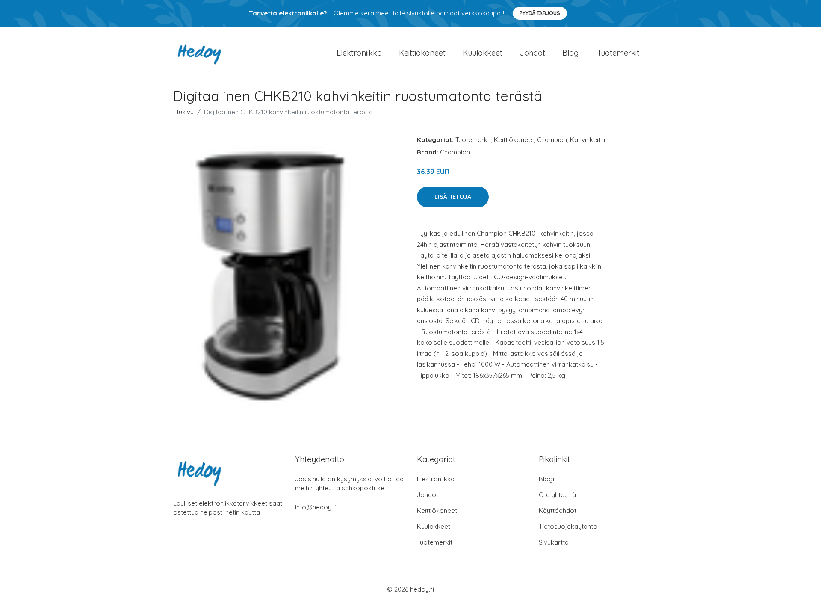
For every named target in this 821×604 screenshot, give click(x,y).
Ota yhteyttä (557, 495)
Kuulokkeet (482, 53)
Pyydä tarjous (540, 13)
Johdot (532, 53)
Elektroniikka (359, 53)
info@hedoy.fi (316, 507)
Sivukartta (554, 542)
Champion (552, 140)
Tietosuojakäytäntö (568, 526)
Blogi (571, 53)
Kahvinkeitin (587, 140)
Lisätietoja (452, 197)
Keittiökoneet (422, 53)
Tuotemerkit (618, 53)
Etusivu (183, 112)
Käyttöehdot (557, 510)
